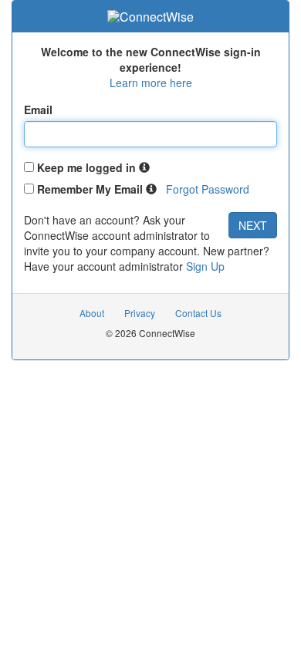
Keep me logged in (86, 167)
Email (38, 109)
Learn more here (151, 82)
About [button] (91, 312)
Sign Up (205, 266)
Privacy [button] (139, 312)
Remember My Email (90, 189)
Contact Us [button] (198, 312)
